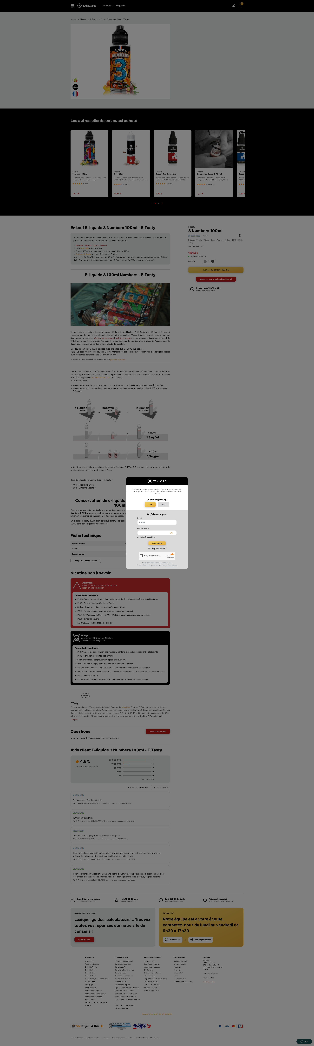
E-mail (139, 518)
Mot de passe (143, 529)
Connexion (157, 543)
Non (163, 504)
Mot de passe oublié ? (157, 548)
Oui (150, 504)
